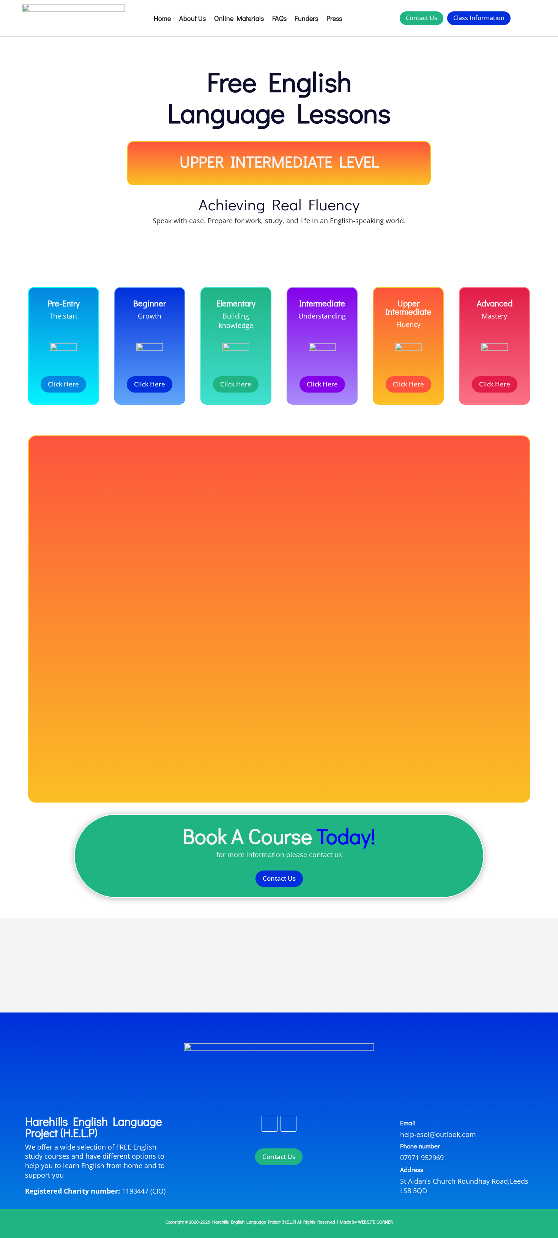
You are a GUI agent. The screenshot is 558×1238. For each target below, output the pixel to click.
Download (279, 719)
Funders (306, 18)
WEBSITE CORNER (375, 1222)
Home (162, 18)
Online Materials (239, 18)
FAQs (279, 18)
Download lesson (279, 564)
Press (334, 18)
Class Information (478, 18)
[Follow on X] (288, 1124)
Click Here (63, 384)
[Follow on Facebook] (269, 1124)
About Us (192, 18)
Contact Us (421, 18)
